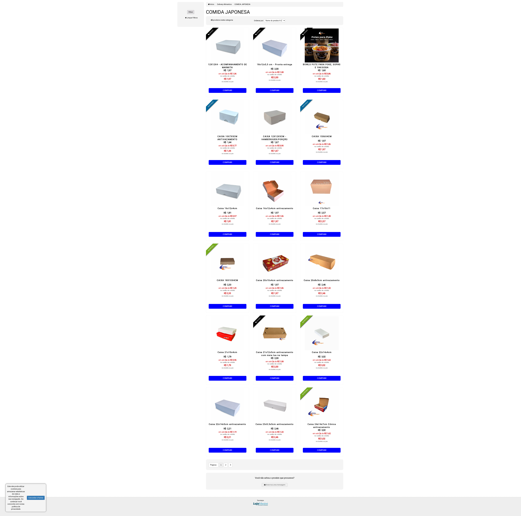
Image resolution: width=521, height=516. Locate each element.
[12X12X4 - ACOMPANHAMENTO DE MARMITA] (227, 45)
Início (212, 4)
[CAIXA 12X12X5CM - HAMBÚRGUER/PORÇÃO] (274, 117)
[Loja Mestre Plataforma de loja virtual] (260, 504)
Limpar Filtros (192, 18)
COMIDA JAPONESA (242, 4)
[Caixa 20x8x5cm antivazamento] (321, 261)
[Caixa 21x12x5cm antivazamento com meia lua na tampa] (274, 333)
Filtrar (191, 12)
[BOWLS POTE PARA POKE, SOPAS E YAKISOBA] (321, 45)
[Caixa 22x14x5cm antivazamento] (227, 405)
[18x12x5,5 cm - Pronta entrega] (274, 45)
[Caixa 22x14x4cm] (321, 333)
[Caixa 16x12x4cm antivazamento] (274, 189)
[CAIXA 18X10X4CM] (227, 261)
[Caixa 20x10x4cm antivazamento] (274, 261)
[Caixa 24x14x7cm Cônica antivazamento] (321, 405)
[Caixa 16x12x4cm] (227, 189)
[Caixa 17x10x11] (321, 189)
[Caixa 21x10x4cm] (227, 333)
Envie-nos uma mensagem (275, 485)
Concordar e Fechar (35, 498)
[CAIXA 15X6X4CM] (321, 117)
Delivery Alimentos (224, 4)
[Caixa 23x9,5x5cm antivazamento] (274, 405)
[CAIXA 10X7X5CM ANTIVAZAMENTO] (227, 117)
